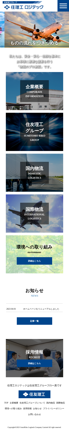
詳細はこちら (34, 363)
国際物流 (60, 403)
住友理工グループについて (32, 403)
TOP (6, 403)
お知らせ (37, 408)
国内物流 (50, 403)
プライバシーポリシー (53, 408)
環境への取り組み (13, 408)
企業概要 (14, 403)
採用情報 (27, 408)
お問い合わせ (34, 414)
